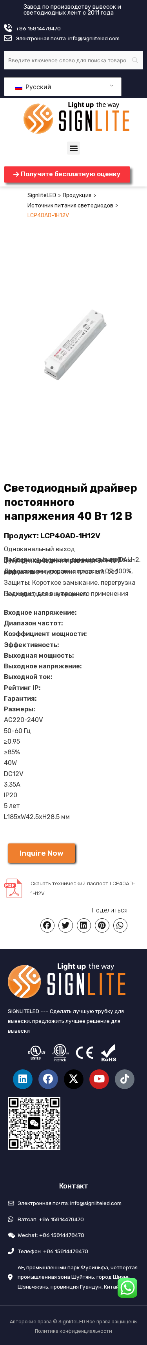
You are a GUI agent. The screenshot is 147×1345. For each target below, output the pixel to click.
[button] (73, 148)
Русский (37, 87)
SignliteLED (41, 195)
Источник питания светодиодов (70, 205)
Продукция (77, 195)
